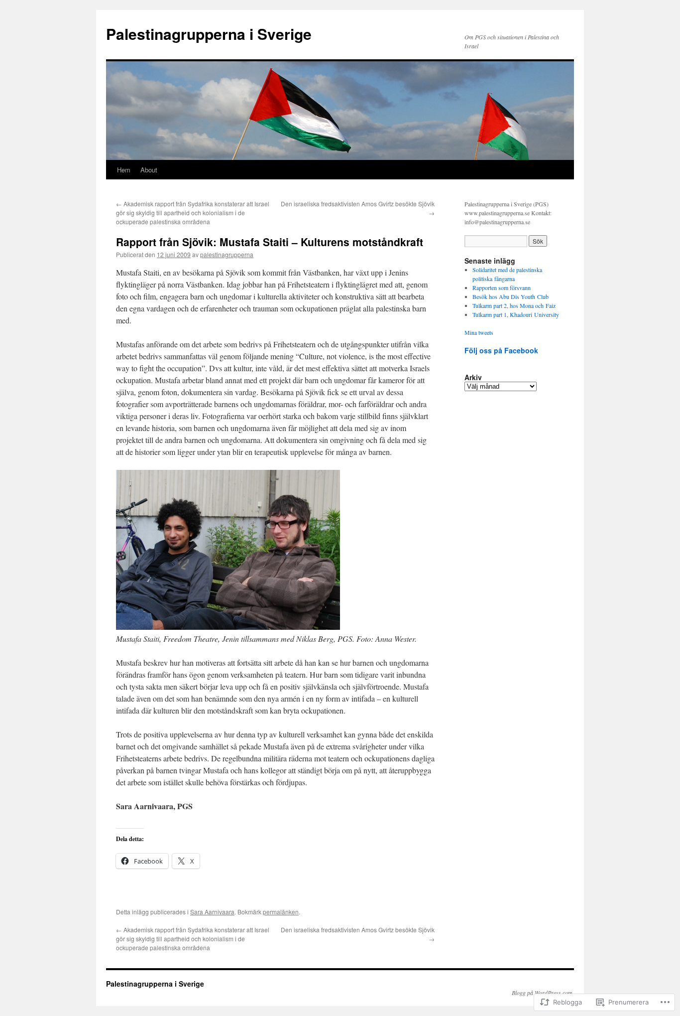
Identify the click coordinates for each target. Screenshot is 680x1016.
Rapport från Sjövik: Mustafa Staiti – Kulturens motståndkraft (269, 241)
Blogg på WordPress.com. (543, 993)
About (148, 169)
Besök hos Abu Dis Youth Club (510, 296)
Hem (123, 169)
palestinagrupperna (226, 254)
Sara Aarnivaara (212, 911)
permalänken (281, 911)
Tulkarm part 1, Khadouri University (515, 314)
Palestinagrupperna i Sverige (209, 33)
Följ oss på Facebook (501, 350)
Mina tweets (478, 332)
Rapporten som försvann (501, 287)
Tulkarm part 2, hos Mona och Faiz (514, 305)
